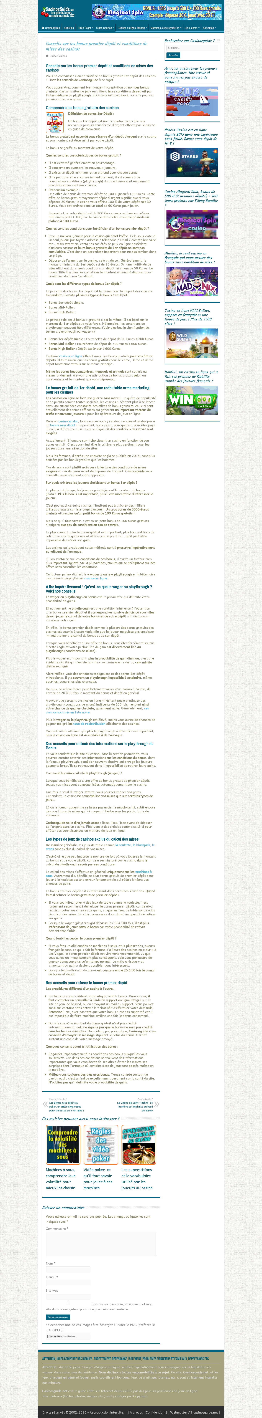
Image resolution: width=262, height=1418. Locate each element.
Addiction (69, 28)
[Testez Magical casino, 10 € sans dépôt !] (157, 11)
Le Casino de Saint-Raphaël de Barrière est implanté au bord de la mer (135, 1104)
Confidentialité (156, 1412)
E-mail (52, 1276)
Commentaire (57, 1228)
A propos (136, 1412)
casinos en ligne (95, 578)
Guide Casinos (104, 28)
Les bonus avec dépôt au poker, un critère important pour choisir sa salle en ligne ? (66, 1104)
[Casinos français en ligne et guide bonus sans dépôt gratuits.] (58, 11)
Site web (52, 1290)
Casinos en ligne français (131, 28)
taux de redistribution (89, 723)
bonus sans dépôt (62, 425)
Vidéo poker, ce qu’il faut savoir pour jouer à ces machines (98, 1178)
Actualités (208, 28)
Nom (50, 1263)
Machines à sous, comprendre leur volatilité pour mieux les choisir (60, 1178)
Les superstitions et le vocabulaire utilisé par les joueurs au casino (137, 1178)
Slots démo (191, 28)
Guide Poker (84, 28)
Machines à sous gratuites (165, 28)
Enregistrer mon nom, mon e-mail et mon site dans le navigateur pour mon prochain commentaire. (99, 1306)
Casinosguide (52, 28)
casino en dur (68, 421)
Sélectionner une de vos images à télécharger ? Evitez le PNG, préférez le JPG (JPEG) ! (100, 1327)
